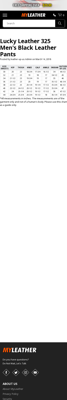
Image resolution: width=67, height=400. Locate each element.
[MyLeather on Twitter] (15, 372)
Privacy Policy (10, 394)
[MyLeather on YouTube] (35, 372)
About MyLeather (13, 389)
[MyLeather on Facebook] (6, 372)
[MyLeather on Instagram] (25, 372)
